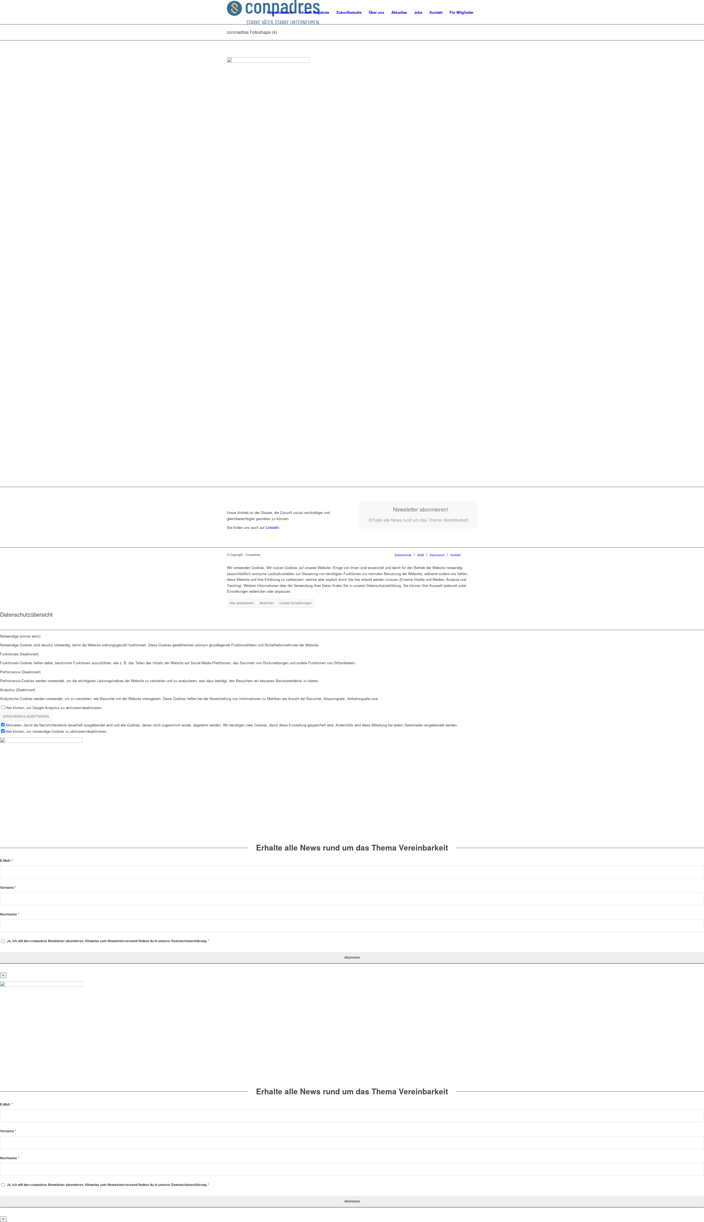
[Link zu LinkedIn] (473, 554)
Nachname (9, 914)
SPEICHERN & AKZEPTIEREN (26, 716)
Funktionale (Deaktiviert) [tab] (19, 654)
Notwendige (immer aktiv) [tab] (20, 636)
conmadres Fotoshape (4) (252, 32)
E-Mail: (6, 860)
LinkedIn (272, 527)
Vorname (8, 887)
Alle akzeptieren (242, 602)
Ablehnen (266, 602)
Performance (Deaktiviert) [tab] (20, 671)
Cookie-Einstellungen (295, 602)
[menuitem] (279, 12)
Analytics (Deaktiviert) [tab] (17, 689)
